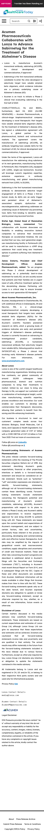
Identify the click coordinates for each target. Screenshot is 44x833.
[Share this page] (40, 21)
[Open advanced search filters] (34, 21)
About (11, 819)
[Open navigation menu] (4, 21)
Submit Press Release (12, 824)
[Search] (29, 21)
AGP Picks (5, 4)
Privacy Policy (33, 829)
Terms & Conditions (32, 824)
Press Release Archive (25, 819)
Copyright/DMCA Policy (15, 829)
